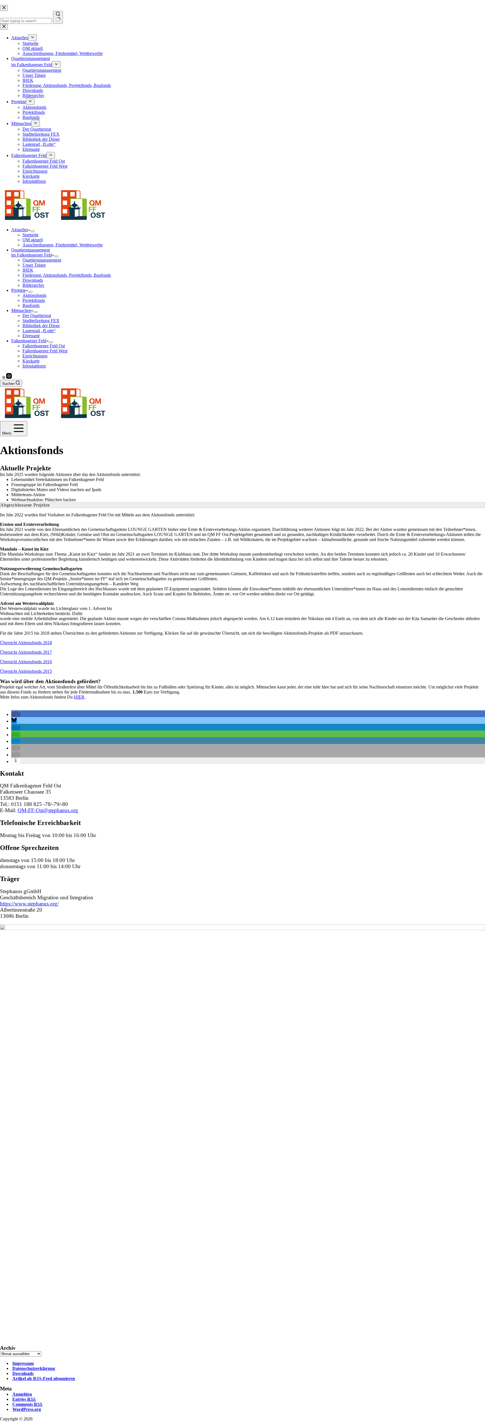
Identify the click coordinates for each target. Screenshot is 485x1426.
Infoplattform (34, 366)
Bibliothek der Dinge (41, 325)
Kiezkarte (31, 361)
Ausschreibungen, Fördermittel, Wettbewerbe (62, 244)
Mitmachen (21, 310)
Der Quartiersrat (36, 315)
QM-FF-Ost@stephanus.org (48, 810)
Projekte (18, 290)
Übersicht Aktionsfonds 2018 (26, 642)
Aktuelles (19, 229)
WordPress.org (26, 1409)
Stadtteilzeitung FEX (41, 320)
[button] (15, 714)
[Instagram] (9, 377)
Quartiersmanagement (41, 260)
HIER (79, 697)
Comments (27, 1404)
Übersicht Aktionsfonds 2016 (26, 661)
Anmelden (22, 1394)
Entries (24, 1399)
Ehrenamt (31, 335)
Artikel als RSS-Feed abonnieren (43, 1378)
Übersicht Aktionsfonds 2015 (26, 671)
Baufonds (31, 305)
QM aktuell (32, 239)
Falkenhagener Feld (28, 340)
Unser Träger (34, 265)
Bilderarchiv (33, 285)
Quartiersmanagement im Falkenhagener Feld (31, 252)
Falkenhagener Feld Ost (43, 345)
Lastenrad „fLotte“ (39, 330)
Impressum (23, 1363)
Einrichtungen (34, 355)
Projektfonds (33, 300)
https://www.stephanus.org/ (29, 904)
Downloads (32, 280)
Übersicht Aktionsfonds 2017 (26, 652)
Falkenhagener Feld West (44, 350)
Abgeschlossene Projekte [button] (25, 505)
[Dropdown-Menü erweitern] (32, 231)
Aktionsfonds (34, 295)
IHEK (27, 270)
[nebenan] (4, 377)
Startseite (30, 234)
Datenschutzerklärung (33, 1368)
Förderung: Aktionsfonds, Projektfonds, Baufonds (66, 275)
